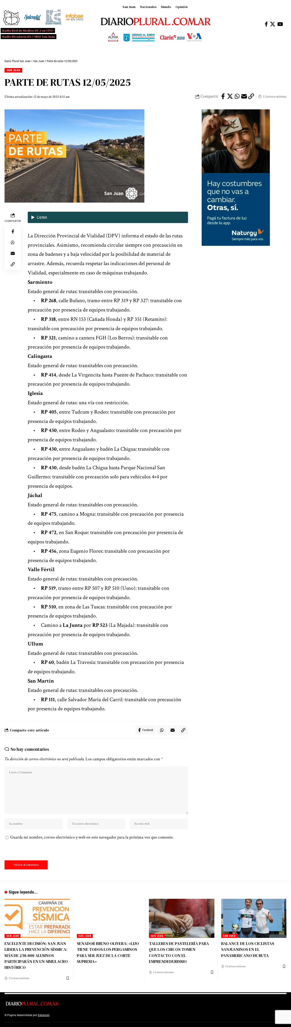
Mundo (166, 7)
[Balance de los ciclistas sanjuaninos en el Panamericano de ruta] (254, 918)
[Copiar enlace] (251, 96)
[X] (272, 24)
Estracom (44, 1015)
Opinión (182, 7)
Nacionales (148, 7)
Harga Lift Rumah (114, 1015)
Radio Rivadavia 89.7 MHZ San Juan (28, 36)
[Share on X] (230, 96)
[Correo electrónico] (244, 96)
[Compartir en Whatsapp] (237, 96)
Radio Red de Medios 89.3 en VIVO (27, 30)
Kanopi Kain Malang (89, 1015)
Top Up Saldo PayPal (63, 1015)
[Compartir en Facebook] (223, 96)
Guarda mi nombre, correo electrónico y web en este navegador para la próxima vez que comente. (91, 837)
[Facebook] (266, 24)
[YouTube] (280, 24)
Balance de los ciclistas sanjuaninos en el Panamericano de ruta (247, 949)
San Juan (129, 7)
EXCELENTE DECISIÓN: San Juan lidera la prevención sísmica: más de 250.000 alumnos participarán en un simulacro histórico (36, 955)
